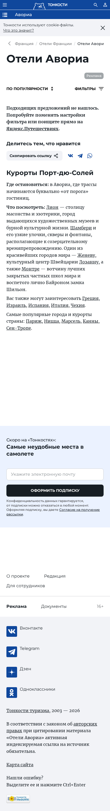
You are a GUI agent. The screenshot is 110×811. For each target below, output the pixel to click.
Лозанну (89, 262)
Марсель (70, 321)
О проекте (18, 576)
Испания (38, 305)
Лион (52, 207)
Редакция (55, 576)
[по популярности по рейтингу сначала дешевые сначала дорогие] (29, 88)
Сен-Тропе (18, 328)
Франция (24, 43)
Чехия (78, 305)
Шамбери (81, 227)
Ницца (51, 321)
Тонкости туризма (10, 43)
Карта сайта (19, 764)
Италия (59, 305)
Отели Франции (55, 43)
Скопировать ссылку (31, 155)
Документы (54, 606)
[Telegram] (80, 156)
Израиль (16, 305)
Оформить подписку (55, 490)
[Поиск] (95, 5)
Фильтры (86, 88)
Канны (90, 321)
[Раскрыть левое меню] (5, 5)
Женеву (86, 255)
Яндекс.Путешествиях (32, 128)
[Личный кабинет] (105, 5)
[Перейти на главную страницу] (50, 5)
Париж (34, 321)
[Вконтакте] (70, 156)
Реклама (94, 76)
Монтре (31, 268)
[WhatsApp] (90, 156)
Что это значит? (18, 30)
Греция (90, 298)
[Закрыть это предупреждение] (103, 28)
